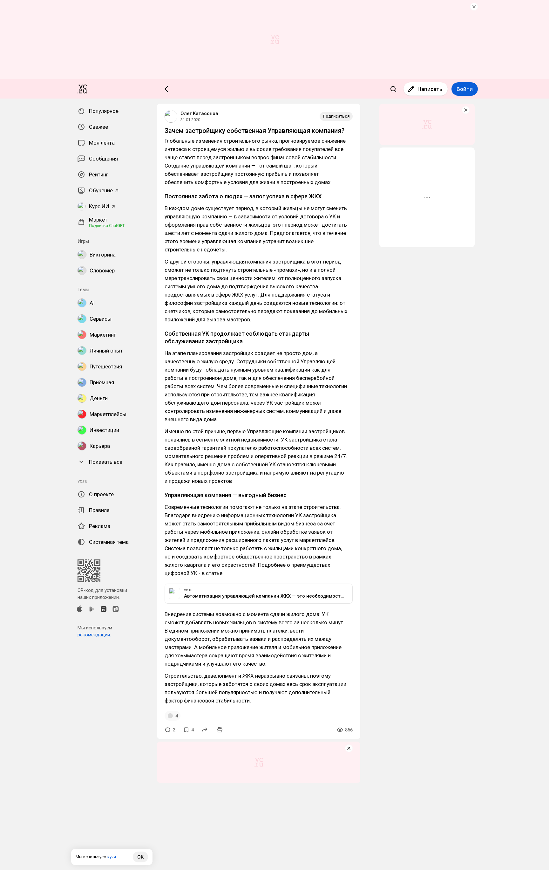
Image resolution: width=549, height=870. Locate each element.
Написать (430, 89)
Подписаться (336, 116)
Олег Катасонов (199, 113)
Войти (465, 89)
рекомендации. (94, 635)
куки (111, 856)
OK (140, 857)
